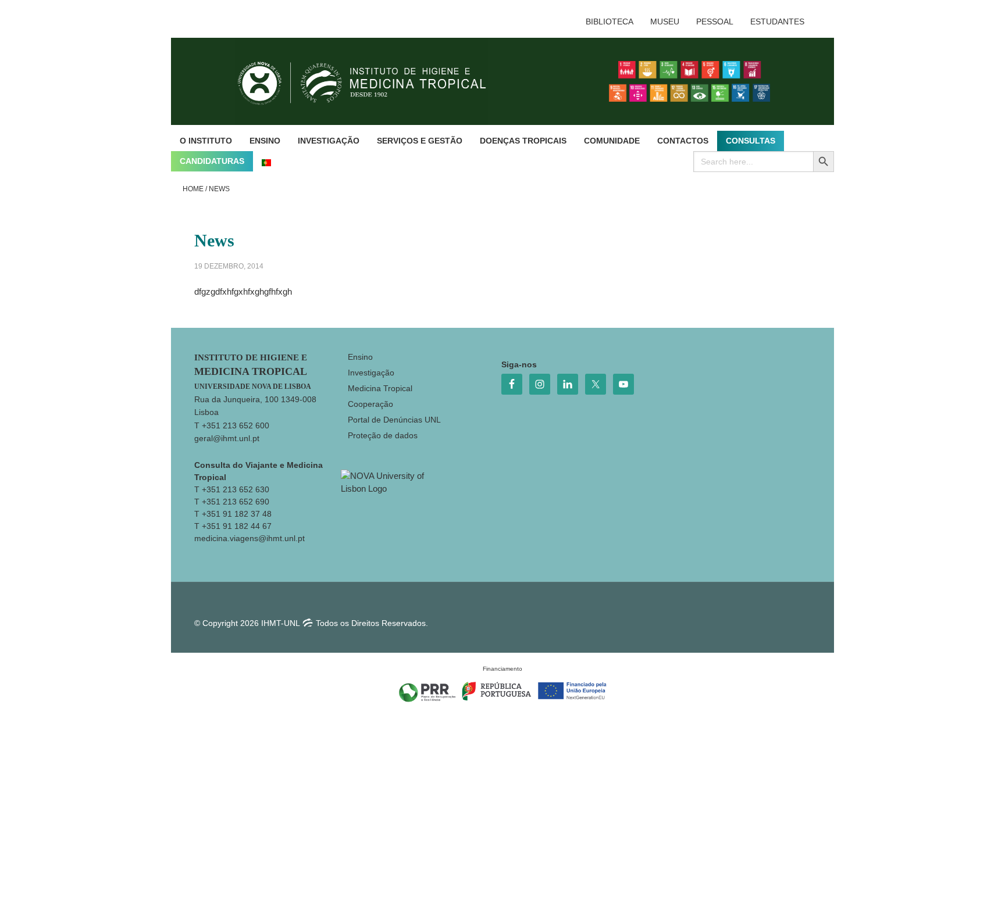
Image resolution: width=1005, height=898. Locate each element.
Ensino (360, 357)
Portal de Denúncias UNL (394, 419)
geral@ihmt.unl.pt (226, 438)
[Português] (266, 161)
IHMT (371, 81)
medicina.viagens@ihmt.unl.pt (249, 538)
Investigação (371, 372)
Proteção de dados (383, 435)
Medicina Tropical (380, 388)
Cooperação (370, 404)
